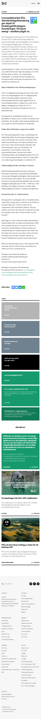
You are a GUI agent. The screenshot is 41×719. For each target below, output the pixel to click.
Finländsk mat (6, 634)
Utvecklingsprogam (27, 661)
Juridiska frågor (26, 631)
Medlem (23, 618)
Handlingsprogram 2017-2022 (30, 667)
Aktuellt (24, 593)
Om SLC (23, 645)
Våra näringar (6, 618)
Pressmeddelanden (7, 562)
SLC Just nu (24, 634)
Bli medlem (24, 680)
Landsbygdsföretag (7, 639)
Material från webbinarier (9, 658)
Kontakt (4, 593)
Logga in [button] (33, 3)
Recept (23, 612)
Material (4, 645)
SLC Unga (24, 636)
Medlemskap (25, 620)
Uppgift (23, 653)
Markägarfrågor (26, 626)
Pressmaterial (6, 664)
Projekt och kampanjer (8, 661)
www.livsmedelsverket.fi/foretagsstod (14, 275)
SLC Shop (4, 648)
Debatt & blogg (25, 606)
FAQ (3, 672)
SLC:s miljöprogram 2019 (28, 664)
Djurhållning (5, 623)
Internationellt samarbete (28, 683)
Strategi (23, 658)
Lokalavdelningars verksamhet (10, 669)
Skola (3, 653)
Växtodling (5, 620)
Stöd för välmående (27, 628)
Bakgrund (24, 656)
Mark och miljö (6, 636)
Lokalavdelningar (26, 675)
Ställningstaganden (27, 669)
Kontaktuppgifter (7, 694)
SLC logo (4, 650)
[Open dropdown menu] (38, 3)
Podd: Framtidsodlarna (28, 604)
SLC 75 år (24, 650)
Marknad (4, 656)
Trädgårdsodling (6, 626)
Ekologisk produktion (7, 628)
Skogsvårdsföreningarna (28, 677)
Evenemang (24, 601)
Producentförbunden (27, 672)
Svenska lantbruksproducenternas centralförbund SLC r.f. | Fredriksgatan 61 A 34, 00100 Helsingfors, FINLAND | (10, 601)
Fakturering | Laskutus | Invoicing (8, 697)
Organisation (25, 648)
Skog (3, 631)
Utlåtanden (6, 467)
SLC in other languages (28, 685)
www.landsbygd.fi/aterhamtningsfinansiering (17, 272)
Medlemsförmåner (26, 623)
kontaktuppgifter (29, 270)
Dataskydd (5, 667)
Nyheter (4, 12)
